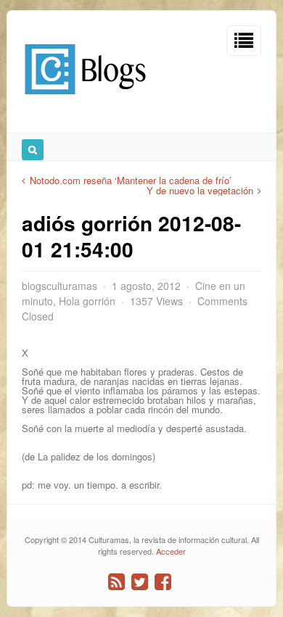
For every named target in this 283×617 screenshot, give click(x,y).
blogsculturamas (59, 285)
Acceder (171, 551)
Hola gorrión (87, 301)
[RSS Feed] (116, 582)
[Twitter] (139, 582)
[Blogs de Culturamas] (85, 100)
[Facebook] (163, 582)
